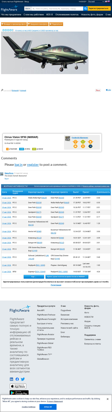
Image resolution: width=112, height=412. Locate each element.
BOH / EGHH (40, 272)
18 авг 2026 (6, 207)
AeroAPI (40, 310)
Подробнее (66, 310)
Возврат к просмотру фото (15, 24)
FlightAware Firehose (46, 315)
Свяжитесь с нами (92, 339)
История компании (69, 319)
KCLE (39, 238)
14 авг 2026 (6, 223)
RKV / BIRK (40, 265)
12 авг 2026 (6, 265)
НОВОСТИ (88, 317)
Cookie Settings (29, 407)
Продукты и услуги (46, 306)
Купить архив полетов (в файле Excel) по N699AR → (67, 276)
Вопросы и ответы (92, 344)
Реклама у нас (67, 323)
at (38, 149)
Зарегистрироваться (98, 8)
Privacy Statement (55, 401)
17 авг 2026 (6, 212)
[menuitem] (11, 15)
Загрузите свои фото (38, 24)
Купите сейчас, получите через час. (96, 186)
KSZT (39, 212)
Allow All (48, 407)
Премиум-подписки (46, 339)
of (25, 149)
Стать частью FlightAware (12, 2)
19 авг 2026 (6, 198)
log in (19, 164)
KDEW (61, 198)
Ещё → (33, 276)
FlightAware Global (45, 343)
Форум (87, 321)
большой (15, 90)
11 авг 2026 (6, 272)
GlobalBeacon (43, 359)
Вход (27, 2)
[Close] (108, 399)
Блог (63, 332)
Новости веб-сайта (69, 328)
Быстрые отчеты (44, 323)
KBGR (39, 243)
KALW (44, 198)
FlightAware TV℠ (44, 354)
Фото (86, 312)
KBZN (31, 225)
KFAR (39, 231)
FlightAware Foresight (46, 319)
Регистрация (56, 285)
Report (7, 179)
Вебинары (65, 337)
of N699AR (12, 149)
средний (7, 90)
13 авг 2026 (6, 249)
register (33, 164)
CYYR (35, 251)
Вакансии (65, 315)
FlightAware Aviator (45, 334)
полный (23, 90)
